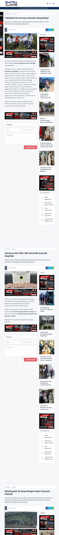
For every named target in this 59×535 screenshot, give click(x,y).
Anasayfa (7, 14)
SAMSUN (14, 487)
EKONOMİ (14, 14)
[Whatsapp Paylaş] (52, 29)
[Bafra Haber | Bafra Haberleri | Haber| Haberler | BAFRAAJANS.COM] (12, 3)
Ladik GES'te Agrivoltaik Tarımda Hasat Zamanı (34, 8)
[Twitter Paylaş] (49, 29)
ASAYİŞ (13, 249)
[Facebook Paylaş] (47, 29)
